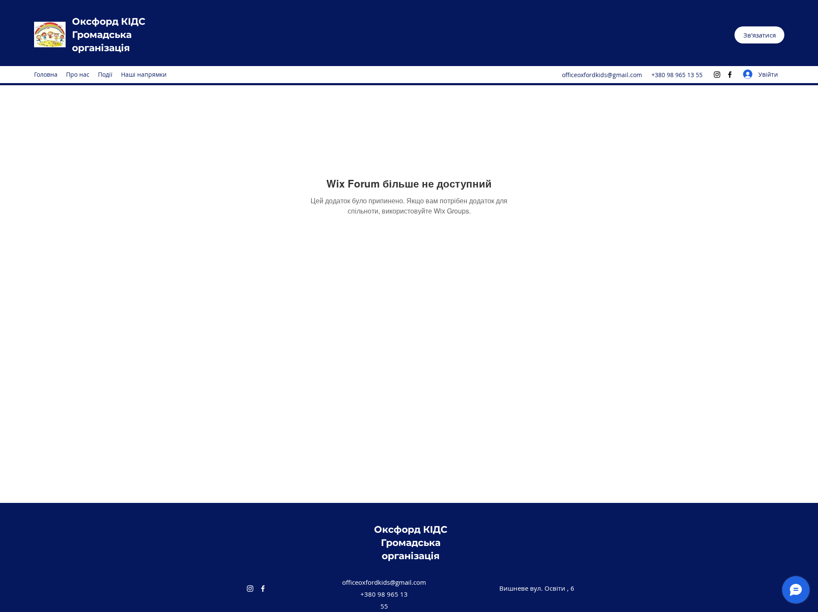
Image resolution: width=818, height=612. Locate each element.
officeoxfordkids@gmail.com (602, 75)
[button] (759, 34)
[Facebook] (730, 74)
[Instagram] (717, 74)
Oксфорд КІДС (108, 21)
